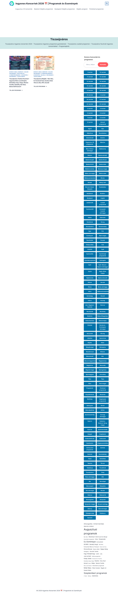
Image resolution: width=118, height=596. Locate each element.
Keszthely (102, 311)
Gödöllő (89, 249)
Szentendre (89, 443)
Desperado (102, 539)
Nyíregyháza (102, 370)
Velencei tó (102, 495)
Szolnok (89, 454)
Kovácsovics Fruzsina (97, 558)
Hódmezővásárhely (103, 291)
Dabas (90, 217)
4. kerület (102, 108)
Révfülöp (89, 399)
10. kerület (103, 72)
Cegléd (103, 198)
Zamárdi (89, 517)
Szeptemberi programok (95, 573)
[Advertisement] (59, 24)
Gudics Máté (96, 549)
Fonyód (102, 240)
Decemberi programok (89, 539)
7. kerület (89, 117)
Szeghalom (102, 434)
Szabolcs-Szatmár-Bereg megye (102, 423)
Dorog (103, 222)
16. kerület (103, 86)
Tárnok (103, 463)
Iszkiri (97, 553)
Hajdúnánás (89, 278)
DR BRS (86, 544)
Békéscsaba (102, 173)
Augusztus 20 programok (90, 143)
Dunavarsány (103, 226)
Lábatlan (89, 338)
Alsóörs (102, 137)
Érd (103, 231)
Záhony (90, 508)
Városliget (103, 481)
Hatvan (90, 282)
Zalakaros (103, 513)
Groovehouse (88, 549)
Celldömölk (89, 202)
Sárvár (103, 405)
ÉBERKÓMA (95, 576)
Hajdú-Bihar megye (102, 272)
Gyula (90, 271)
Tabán (90, 458)
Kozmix (97, 561)
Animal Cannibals (98, 524)
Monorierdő (89, 356)
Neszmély (103, 365)
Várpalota (102, 486)
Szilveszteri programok (89, 448)
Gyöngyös (103, 260)
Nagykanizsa (102, 361)
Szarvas (89, 429)
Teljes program (16, 90)
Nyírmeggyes (90, 374)
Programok (12, 76)
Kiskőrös (89, 316)
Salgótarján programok (102, 400)
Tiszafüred (102, 468)
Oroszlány (103, 374)
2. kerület (102, 95)
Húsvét (103, 296)
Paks (89, 379)
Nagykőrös (90, 365)
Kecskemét (90, 311)
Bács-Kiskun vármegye (90, 149)
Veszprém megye (90, 504)
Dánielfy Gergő (93, 544)
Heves (90, 287)
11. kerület (90, 76)
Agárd (90, 128)
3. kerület (90, 108)
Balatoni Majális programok (43, 9)
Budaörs (102, 193)
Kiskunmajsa (102, 320)
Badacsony (102, 148)
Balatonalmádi (102, 155)
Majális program (82, 9)
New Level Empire (88, 565)
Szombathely (103, 454)
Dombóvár (90, 222)
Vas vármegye (90, 490)
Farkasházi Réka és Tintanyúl (91, 546)
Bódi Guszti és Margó (101, 537)
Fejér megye (102, 235)
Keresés (103, 64)
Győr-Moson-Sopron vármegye (102, 265)
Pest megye (102, 383)
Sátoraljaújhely (89, 410)
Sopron (90, 421)
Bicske (103, 178)
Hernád (102, 282)
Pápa (102, 379)
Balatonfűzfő (90, 164)
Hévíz (89, 291)
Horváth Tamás (94, 551)
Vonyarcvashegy (103, 504)
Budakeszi (90, 193)
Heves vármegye (103, 287)
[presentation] (19, 63)
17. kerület (90, 90)
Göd (102, 244)
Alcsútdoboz (102, 133)
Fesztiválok (20, 73)
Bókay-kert (102, 182)
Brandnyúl (92, 537)
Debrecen (102, 217)
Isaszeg (102, 300)
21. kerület (103, 99)
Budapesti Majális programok (65, 9)
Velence (90, 495)
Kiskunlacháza (90, 320)
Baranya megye (102, 169)
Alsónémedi (89, 137)
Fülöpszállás (90, 244)
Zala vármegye (102, 508)
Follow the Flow (103, 546)
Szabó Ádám (87, 570)
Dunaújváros (90, 226)
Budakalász (102, 187)
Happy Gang (104, 549)
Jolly (101, 553)
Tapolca (90, 463)
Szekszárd (103, 438)
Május (93, 563)
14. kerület (103, 81)
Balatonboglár (90, 160)
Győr (89, 265)
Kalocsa (102, 305)
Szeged (90, 434)
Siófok (103, 410)
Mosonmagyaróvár (90, 361)
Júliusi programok (96, 556)
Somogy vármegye (103, 415)
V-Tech (85, 576)
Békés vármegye (90, 173)
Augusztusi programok (90, 531)
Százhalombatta (102, 429)
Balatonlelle (102, 164)
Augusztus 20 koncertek (23, 9)
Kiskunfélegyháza (102, 316)
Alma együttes (88, 524)
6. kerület (102, 113)
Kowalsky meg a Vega (89, 561)
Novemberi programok (98, 565)
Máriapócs (103, 347)
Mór (102, 356)
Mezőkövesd (90, 351)
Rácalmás (102, 394)
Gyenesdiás (89, 254)
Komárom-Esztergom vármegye (102, 327)
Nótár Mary (87, 568)
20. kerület (90, 99)
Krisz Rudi (103, 561)
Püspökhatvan (90, 394)
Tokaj (102, 472)
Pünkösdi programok (96, 9)
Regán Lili (103, 568)
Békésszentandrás (89, 178)
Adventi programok (102, 123)
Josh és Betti (87, 556)
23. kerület (103, 104)
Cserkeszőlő (90, 209)
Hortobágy (90, 296)
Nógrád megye (90, 370)
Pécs (89, 383)
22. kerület (90, 104)
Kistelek (90, 325)
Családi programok (102, 203)
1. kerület (89, 72)
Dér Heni (101, 544)
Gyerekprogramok (14, 75)
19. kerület (90, 95)
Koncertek (24, 75)
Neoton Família (100, 563)
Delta (96, 539)
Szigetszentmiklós (102, 443)
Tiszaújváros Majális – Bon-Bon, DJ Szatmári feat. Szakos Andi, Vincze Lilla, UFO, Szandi (43, 80)
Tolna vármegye (90, 477)
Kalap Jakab (87, 558)
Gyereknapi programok (102, 254)
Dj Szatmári (99, 542)
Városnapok (89, 486)
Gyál (102, 249)
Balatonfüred (103, 160)
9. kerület (90, 122)
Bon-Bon (86, 537)
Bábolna (102, 142)
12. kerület (103, 76)
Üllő (103, 477)
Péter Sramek (96, 568)
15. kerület (90, 86)
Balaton (90, 155)
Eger (89, 231)
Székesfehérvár (89, 438)
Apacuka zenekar (89, 526)
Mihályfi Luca (87, 563)
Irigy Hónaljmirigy (89, 554)
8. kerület (102, 117)
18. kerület (103, 90)
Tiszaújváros (21, 76)
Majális (43, 75)
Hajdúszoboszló (102, 278)
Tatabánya (90, 468)
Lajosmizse (102, 338)
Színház (102, 447)
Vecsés (103, 490)
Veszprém (103, 499)
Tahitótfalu (102, 458)
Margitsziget (90, 347)
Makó (102, 342)
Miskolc (102, 351)
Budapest (90, 198)
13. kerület (90, 81)
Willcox (89, 576)
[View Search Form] (107, 3)
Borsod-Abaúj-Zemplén (16, 72)
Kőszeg (102, 333)
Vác (90, 481)
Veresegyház (90, 499)
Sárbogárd (90, 405)
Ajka (102, 128)
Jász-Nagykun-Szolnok (89, 306)
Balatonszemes (89, 169)
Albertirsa (90, 133)
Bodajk (90, 182)
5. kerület (90, 113)
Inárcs (90, 300)
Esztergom (90, 235)
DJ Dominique (90, 542)
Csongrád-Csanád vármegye (102, 211)
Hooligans (86, 551)
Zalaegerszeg (90, 513)
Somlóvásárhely (90, 414)
